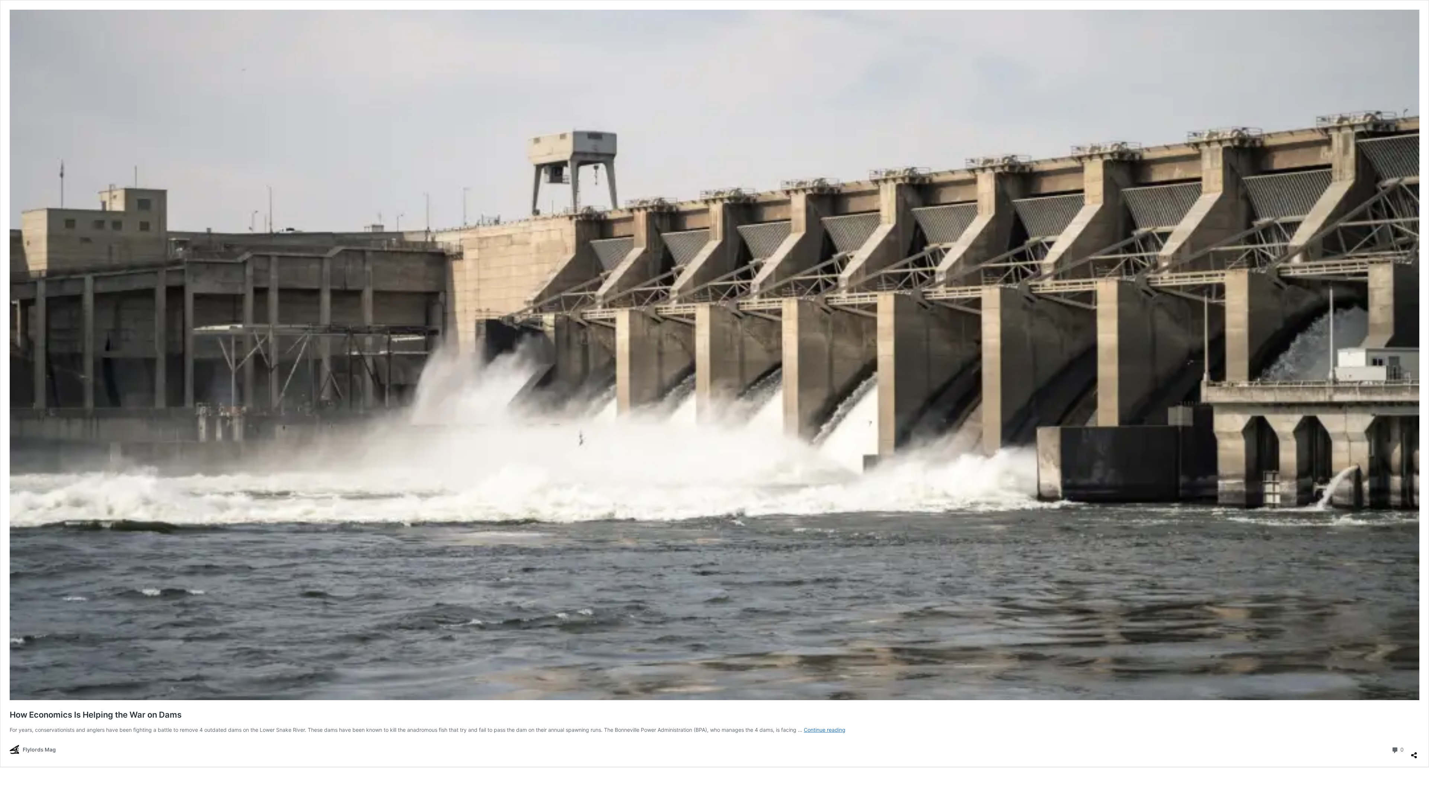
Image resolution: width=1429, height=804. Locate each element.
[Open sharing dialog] (1414, 752)
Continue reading (824, 730)
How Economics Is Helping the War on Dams (96, 715)
